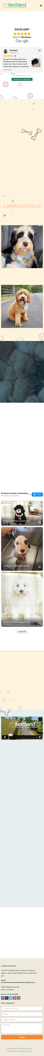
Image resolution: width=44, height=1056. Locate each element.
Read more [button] (7, 70)
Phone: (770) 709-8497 (9, 994)
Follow (39, 494)
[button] (41, 5)
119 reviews (26, 37)
